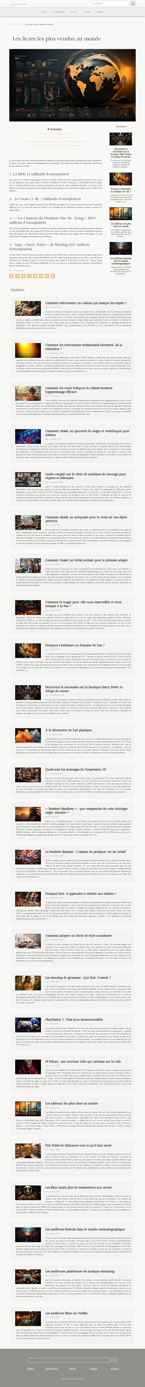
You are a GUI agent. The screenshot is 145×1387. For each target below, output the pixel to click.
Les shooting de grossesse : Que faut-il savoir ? (78, 977)
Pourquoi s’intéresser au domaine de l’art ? (121, 190)
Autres (100, 12)
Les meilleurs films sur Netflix (66, 1313)
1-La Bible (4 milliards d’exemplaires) (54, 133)
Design (87, 12)
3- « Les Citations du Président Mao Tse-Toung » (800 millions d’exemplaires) (54, 141)
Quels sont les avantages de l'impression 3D (75, 769)
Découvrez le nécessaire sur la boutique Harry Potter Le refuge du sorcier (121, 153)
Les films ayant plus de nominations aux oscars (78, 1187)
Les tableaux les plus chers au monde (121, 225)
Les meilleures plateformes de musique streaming (79, 1271)
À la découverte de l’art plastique (68, 730)
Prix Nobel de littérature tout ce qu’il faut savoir (78, 1145)
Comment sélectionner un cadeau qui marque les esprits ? (86, 303)
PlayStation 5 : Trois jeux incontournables (74, 1019)
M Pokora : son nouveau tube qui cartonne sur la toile (83, 1061)
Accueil (12, 24)
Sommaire (56, 129)
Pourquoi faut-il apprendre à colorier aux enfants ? (81, 893)
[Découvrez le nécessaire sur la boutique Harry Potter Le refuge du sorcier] (121, 139)
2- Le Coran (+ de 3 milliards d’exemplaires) (54, 137)
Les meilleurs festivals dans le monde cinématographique (121, 261)
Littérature (58, 12)
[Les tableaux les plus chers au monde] (121, 213)
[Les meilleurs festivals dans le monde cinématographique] (121, 248)
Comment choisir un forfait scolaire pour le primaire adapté (86, 560)
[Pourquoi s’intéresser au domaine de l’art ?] (121, 179)
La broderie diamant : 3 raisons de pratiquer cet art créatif (85, 852)
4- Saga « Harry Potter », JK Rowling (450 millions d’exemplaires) (54, 145)
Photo (74, 12)
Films (44, 12)
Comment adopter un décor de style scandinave (78, 935)
